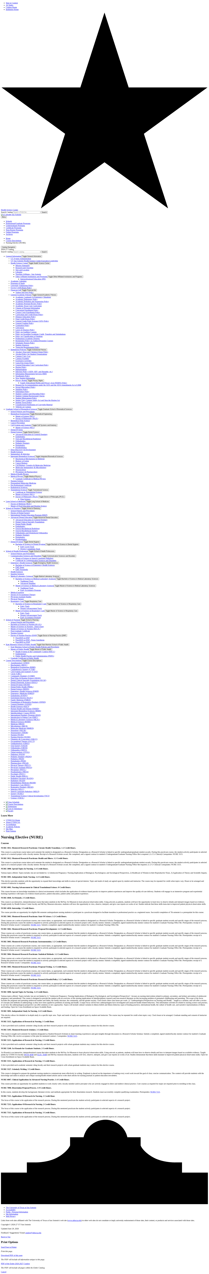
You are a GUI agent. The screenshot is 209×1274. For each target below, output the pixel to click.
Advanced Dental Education (21, 517)
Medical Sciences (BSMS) (21, 722)
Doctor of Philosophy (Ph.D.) (26, 418)
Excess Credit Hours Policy (21, 288)
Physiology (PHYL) (18, 770)
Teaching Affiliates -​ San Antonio (28, 274)
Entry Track (24, 606)
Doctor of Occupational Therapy (23, 595)
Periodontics (20, 445)
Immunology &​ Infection (20, 454)
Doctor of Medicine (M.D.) (21, 504)
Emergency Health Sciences (21, 563)
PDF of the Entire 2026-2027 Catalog (15, 1264)
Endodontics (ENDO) (19, 696)
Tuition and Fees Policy (24, 292)
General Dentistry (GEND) (21, 704)
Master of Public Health (20, 649)
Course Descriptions (13, 241)
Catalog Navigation (8, 247)
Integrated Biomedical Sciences (23, 456)
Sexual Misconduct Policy (25, 387)
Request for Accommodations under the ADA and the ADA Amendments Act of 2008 (48, 385)
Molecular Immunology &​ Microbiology (30, 467)
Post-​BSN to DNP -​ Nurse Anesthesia (29, 640)
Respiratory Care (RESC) (20, 785)
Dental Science (16, 432)
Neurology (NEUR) (18, 730)
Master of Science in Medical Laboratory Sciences (34, 586)
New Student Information (25, 378)
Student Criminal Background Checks (30, 396)
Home (8, 238)
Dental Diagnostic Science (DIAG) (24, 682)
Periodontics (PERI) (18, 761)
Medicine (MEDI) (17, 724)
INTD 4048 (29, 1055)
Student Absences (22, 345)
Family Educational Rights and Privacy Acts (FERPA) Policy (43, 383)
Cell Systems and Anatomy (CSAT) (24, 672)
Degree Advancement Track (31, 608)
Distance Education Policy (25, 317)
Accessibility (11, 1210)
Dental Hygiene (17, 430)
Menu (4, 217)
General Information (13, 256)
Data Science (25, 499)
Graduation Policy (22, 325)
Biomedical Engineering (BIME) (23, 667)
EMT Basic (19, 567)
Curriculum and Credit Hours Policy (29, 315)
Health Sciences (17, 452)
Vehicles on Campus (23, 407)
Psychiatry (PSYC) (18, 774)
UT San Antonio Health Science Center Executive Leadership (34, 261)
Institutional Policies (18, 350)
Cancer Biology (21, 463)
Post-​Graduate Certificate (20, 631)
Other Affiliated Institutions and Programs (31, 277)
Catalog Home (11, 7)
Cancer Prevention (18, 423)
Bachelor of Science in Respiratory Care (30, 604)
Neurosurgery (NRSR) (19, 733)
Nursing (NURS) (17, 735)
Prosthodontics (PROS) (20, 772)
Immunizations (21, 369)
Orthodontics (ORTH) (19, 748)
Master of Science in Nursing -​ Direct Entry (27, 627)
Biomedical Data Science (20, 421)
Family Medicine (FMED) (21, 700)
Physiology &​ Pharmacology (26, 472)
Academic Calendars (18, 281)
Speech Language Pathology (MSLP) (25, 791)
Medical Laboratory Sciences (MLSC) (25, 720)
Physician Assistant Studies (21, 597)
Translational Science (19, 490)
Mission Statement (22, 266)
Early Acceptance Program (30, 590)
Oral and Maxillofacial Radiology (28, 439)
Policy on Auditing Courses (26, 332)
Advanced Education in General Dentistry (31, 434)
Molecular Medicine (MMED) (22, 728)
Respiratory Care (17, 601)
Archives (9, 234)
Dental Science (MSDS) (20, 689)
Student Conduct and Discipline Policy (30, 394)
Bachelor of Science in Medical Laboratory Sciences (35, 579)
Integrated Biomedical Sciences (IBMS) (26, 711)
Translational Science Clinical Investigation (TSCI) (30, 796)
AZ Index (9, 5)
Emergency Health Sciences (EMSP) (25, 691)
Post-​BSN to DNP (22, 638)
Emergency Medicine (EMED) (22, 693)
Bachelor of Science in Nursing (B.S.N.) (26, 624)
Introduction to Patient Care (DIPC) (24, 717)
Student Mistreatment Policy (26, 398)
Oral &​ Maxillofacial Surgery (26, 531)
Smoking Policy (21, 389)
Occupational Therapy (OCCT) (23, 741)
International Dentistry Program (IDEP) (26, 715)
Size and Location (22, 270)
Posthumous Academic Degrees (27, 339)
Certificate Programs (13, 228)
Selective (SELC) (17, 789)
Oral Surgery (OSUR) (19, 746)
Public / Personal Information (17, 1212)
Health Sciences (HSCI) (20, 706)
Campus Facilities (22, 359)
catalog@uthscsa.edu (33, 1233)
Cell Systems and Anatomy (21, 425)
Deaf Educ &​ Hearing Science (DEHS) (26, 678)
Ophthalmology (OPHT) (20, 744)
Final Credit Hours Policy (25, 319)
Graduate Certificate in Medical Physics (30, 479)
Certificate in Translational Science (28, 492)
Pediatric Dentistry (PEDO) (21, 757)
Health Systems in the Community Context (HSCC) (35, 652)
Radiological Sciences (19, 487)
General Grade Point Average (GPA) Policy (32, 321)
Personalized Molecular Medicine (23, 483)
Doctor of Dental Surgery (20, 513)
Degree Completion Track (30, 549)
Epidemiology (20, 654)
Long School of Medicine (15, 501)
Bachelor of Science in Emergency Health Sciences (35, 565)
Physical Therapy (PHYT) (21, 765)
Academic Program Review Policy (28, 304)
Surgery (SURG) (17, 794)
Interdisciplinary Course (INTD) (23, 713)
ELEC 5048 (42, 1055)
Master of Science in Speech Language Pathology (34, 558)
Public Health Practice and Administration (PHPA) (34, 656)
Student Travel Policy (23, 402)
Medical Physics (17, 476)
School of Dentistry (13, 508)
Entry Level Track (27, 547)
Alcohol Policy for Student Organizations (31, 354)
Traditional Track (26, 581)
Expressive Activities (23, 361)
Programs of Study (18, 283)
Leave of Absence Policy (25, 330)
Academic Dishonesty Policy (26, 299)
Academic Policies (13, 827)
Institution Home (12, 9)
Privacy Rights (21, 380)
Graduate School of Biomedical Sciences (21, 409)
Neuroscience (20, 470)
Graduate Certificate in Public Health (25, 658)
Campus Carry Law (23, 356)
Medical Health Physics (20, 474)
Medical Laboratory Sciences (22, 576)
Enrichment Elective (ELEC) (22, 698)
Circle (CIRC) (16, 674)
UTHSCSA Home (13, 820)
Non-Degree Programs (14, 230)
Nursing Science (17, 481)
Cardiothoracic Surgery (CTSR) (23, 669)
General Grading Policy (24, 323)
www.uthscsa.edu (74, 1220)
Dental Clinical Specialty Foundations (29, 522)
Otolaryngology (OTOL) (20, 752)
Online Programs (12, 232)
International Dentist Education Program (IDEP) (29, 515)
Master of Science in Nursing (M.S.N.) (25, 629)
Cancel (3, 1272)
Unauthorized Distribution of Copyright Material (33, 405)
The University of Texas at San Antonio (21, 1208)
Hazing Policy (20, 367)
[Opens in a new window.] (12, 802)
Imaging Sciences (17, 574)
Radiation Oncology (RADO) (22, 778)
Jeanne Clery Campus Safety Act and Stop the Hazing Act (37, 400)
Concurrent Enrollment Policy (26, 310)
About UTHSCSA (13, 822)
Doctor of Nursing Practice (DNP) (24, 635)
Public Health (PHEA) (19, 776)
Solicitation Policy (22, 392)
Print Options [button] (11, 831)
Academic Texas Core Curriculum (28, 306)
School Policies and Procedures (23, 412)
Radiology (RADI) (18, 781)
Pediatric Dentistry (22, 443)
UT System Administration (21, 259)
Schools (9, 221)
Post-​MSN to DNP (22, 642)
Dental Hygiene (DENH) (20, 685)
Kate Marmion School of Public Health (21, 644)
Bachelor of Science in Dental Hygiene (30, 544)
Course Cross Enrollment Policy (27, 312)
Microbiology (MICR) (19, 726)
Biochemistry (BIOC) (19, 665)
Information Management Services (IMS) (31, 374)
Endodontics (20, 437)
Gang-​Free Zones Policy (24, 363)
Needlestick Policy (22, 376)
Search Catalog (7, 212)
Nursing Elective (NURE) (21, 737)
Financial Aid (16, 290)
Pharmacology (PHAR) (20, 763)
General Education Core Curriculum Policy (32, 365)
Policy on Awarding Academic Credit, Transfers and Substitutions (40, 334)
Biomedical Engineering (20, 414)
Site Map (9, 829)
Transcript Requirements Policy (27, 347)
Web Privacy (11, 1216)
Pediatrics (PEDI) (17, 759)
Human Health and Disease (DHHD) (25, 709)
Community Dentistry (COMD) (23, 676)
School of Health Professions (17, 551)
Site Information (12, 1214)
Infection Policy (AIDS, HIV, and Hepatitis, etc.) (34, 372)
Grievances (19, 328)
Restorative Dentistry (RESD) (22, 787)
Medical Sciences (17, 592)
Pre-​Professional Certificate (21, 485)
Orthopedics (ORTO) (19, 750)
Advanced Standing (27, 583)
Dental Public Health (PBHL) (22, 687)
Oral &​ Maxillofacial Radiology (27, 528)
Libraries (18, 272)
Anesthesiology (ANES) (20, 663)
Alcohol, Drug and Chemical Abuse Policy (31, 352)
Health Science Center (19, 263)
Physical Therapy (17, 599)
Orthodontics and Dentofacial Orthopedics (31, 533)
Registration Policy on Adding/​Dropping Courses (34, 341)
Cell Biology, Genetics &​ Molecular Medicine (33, 465)
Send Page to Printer (9, 1247)
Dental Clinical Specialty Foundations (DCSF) (28, 680)
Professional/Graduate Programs (18, 223)
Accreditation (11, 825)
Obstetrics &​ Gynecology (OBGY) (24, 739)
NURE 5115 (36, 925)
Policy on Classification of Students (29, 336)
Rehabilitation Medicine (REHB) (23, 783)
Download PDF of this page (11, 1255)
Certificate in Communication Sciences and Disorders (35, 560)
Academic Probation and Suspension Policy (32, 301)
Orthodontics (20, 441)
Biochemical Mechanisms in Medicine (30, 459)
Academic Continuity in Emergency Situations (33, 297)
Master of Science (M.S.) (25, 416)
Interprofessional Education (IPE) (33, 279)
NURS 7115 (155, 1092)
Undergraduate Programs (15, 226)
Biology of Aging (22, 461)
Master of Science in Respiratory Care (30, 611)
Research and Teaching (24, 268)
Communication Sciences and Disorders (26, 556)
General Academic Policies (21, 295)
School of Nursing (13, 620)
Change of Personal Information (27, 308)
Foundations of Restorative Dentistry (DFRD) (28, 702)
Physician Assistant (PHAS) (21, 767)
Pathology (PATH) (18, 754)
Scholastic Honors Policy (25, 343)
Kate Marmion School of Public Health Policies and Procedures (35, 647)
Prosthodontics (21, 447)
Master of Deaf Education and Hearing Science (29, 506)
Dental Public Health (23, 524)
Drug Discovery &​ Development (23, 450)
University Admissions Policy (22, 286)
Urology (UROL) (17, 798)
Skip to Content (12, 3)
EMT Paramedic (21, 570)
